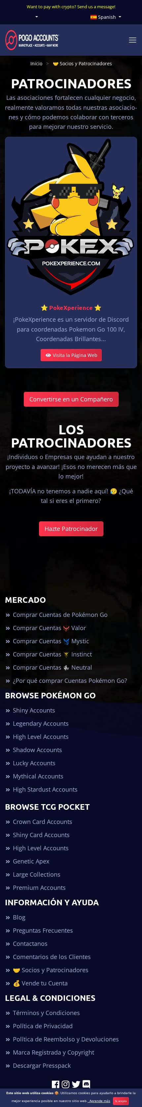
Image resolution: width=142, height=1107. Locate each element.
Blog (18, 917)
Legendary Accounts (40, 723)
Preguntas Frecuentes (42, 930)
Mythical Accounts (37, 776)
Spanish (107, 17)
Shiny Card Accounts (40, 835)
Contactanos (29, 943)
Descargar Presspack (41, 1065)
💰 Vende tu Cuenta (39, 983)
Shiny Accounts (33, 710)
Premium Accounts (38, 887)
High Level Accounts (40, 737)
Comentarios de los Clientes (51, 957)
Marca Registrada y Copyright (52, 1052)
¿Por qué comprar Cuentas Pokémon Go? (69, 681)
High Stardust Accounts (44, 789)
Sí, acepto (121, 1101)
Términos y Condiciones (45, 1013)
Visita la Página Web (74, 355)
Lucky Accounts (33, 763)
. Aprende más (99, 1100)
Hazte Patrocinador (71, 529)
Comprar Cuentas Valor (48, 628)
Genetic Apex (30, 861)
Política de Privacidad (42, 1026)
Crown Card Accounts (41, 822)
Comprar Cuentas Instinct (51, 654)
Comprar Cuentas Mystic (50, 641)
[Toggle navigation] (132, 40)
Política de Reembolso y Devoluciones (65, 1039)
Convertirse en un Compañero (71, 399)
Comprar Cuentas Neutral (51, 667)
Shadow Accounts (36, 750)
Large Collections (35, 874)
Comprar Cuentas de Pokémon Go (59, 615)
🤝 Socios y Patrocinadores (50, 970)
